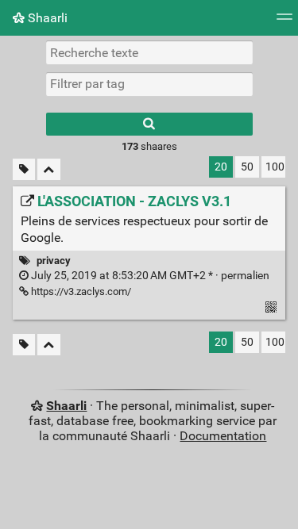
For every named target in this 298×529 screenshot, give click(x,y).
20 (221, 167)
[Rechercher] (149, 124)
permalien (149, 275)
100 (274, 167)
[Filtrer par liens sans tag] (24, 169)
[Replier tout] (48, 169)
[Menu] (284, 22)
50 (247, 167)
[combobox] (149, 84)
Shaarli (46, 17)
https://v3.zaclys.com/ (80, 291)
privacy (54, 260)
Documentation (223, 435)
